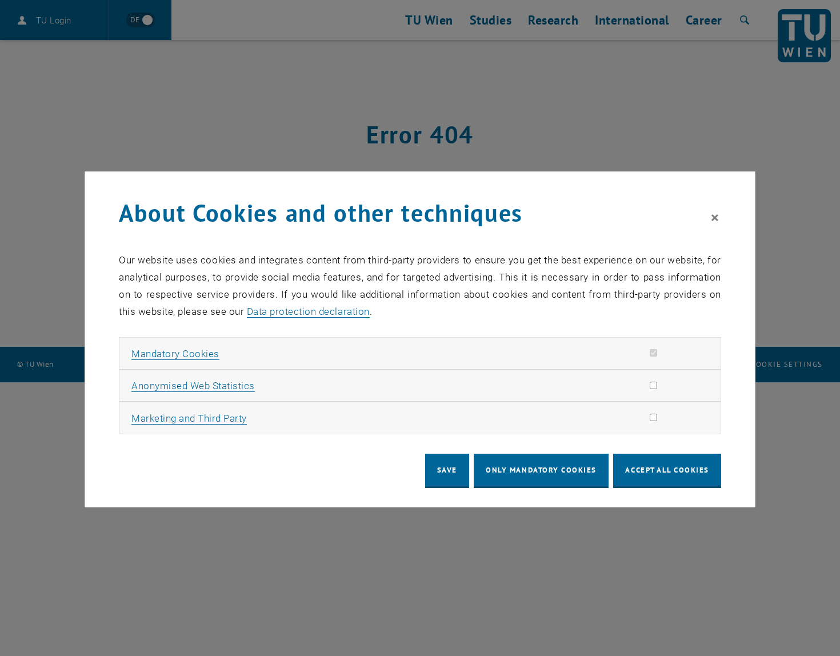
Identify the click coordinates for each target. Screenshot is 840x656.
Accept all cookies (667, 470)
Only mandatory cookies (541, 470)
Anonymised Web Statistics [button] (193, 385)
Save (447, 470)
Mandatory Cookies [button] (175, 353)
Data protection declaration (308, 311)
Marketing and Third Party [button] (189, 418)
